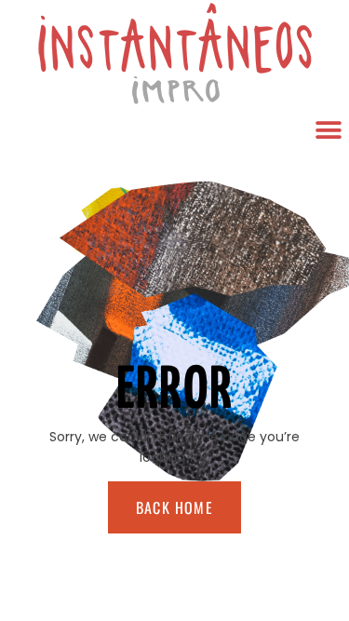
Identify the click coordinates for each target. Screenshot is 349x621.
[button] (328, 130)
